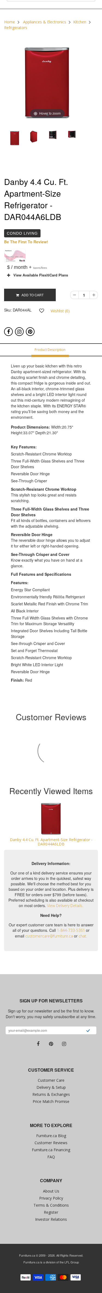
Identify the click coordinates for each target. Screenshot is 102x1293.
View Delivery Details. (65, 905)
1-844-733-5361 (71, 930)
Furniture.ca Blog (51, 1135)
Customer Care (51, 1080)
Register (51, 1212)
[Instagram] (19, 331)
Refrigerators (15, 27)
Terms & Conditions (51, 1205)
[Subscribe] (88, 1031)
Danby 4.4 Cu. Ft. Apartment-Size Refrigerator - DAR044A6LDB (51, 841)
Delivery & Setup (51, 1087)
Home (9, 21)
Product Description (50, 349)
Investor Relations (51, 1219)
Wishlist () (60, 310)
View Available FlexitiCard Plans (39, 275)
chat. (83, 936)
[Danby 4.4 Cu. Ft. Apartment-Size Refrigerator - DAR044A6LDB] (51, 818)
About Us (51, 1191)
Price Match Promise (51, 1101)
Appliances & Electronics (44, 21)
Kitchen (79, 21)
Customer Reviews (51, 1142)
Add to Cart (31, 294)
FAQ (51, 1156)
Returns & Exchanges (51, 1094)
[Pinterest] (30, 331)
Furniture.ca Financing (51, 1149)
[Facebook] (8, 331)
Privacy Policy (51, 1198)
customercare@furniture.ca (49, 936)
